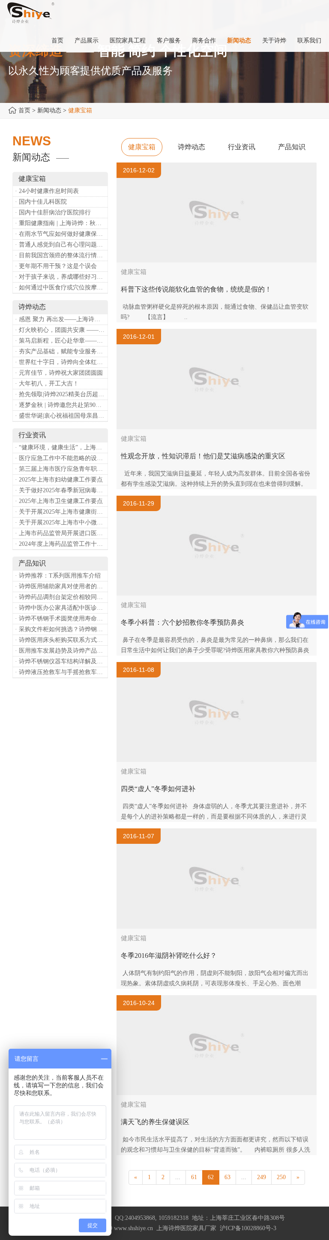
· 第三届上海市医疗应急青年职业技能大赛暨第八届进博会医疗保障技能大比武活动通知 (61, 469)
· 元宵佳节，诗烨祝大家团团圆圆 (59, 373)
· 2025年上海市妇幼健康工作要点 (59, 479)
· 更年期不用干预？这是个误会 (56, 266)
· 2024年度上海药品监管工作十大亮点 (61, 544)
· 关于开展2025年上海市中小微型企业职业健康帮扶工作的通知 (61, 522)
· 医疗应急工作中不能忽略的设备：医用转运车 (61, 458)
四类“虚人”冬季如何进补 (158, 788)
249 (261, 1177)
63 (227, 1177)
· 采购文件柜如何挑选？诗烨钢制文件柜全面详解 (61, 629)
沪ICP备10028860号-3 (248, 1228)
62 (211, 1177)
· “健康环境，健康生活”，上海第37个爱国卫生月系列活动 (61, 447)
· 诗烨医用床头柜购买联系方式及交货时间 (61, 640)
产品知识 (291, 146)
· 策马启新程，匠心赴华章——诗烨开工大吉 (61, 340)
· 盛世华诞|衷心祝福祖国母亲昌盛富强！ (61, 415)
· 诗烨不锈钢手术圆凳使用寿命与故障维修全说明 (61, 618)
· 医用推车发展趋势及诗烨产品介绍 (61, 650)
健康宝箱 (142, 146)
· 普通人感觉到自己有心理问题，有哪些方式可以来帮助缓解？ (61, 244)
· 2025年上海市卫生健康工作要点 (59, 501)
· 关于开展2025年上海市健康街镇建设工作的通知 (61, 512)
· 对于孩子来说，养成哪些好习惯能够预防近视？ (61, 277)
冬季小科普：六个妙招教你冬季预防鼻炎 (182, 622)
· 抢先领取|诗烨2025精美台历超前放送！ (61, 394)
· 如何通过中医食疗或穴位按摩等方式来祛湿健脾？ (61, 287)
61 (194, 1177)
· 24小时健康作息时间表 (47, 191)
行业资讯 (241, 146)
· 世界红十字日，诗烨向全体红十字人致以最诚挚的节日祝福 (61, 362)
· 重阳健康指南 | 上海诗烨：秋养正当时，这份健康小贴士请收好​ (61, 223)
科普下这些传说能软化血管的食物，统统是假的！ (196, 289)
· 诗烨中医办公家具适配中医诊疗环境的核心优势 (61, 608)
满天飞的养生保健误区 (155, 1122)
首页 (24, 110)
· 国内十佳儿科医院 (41, 202)
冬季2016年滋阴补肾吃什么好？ (169, 955)
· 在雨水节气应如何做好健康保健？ (61, 234)
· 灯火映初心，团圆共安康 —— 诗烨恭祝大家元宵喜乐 (61, 330)
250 (281, 1177)
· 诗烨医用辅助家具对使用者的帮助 (61, 586)
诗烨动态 (191, 146)
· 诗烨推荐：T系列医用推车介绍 (58, 575)
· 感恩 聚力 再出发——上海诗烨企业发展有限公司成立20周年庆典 (61, 319)
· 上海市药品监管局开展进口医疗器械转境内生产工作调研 (61, 533)
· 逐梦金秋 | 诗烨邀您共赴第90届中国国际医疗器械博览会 (61, 405)
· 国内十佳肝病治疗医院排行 (53, 212)
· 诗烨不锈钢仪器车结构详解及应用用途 (61, 661)
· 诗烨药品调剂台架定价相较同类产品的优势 (61, 597)
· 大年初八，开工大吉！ (47, 383)
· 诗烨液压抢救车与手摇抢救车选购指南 (61, 672)
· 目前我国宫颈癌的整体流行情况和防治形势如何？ (61, 255)
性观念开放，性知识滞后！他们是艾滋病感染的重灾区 (203, 456)
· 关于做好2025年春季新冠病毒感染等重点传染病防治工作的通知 (61, 490)
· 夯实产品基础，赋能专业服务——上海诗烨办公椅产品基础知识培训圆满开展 (61, 351)
